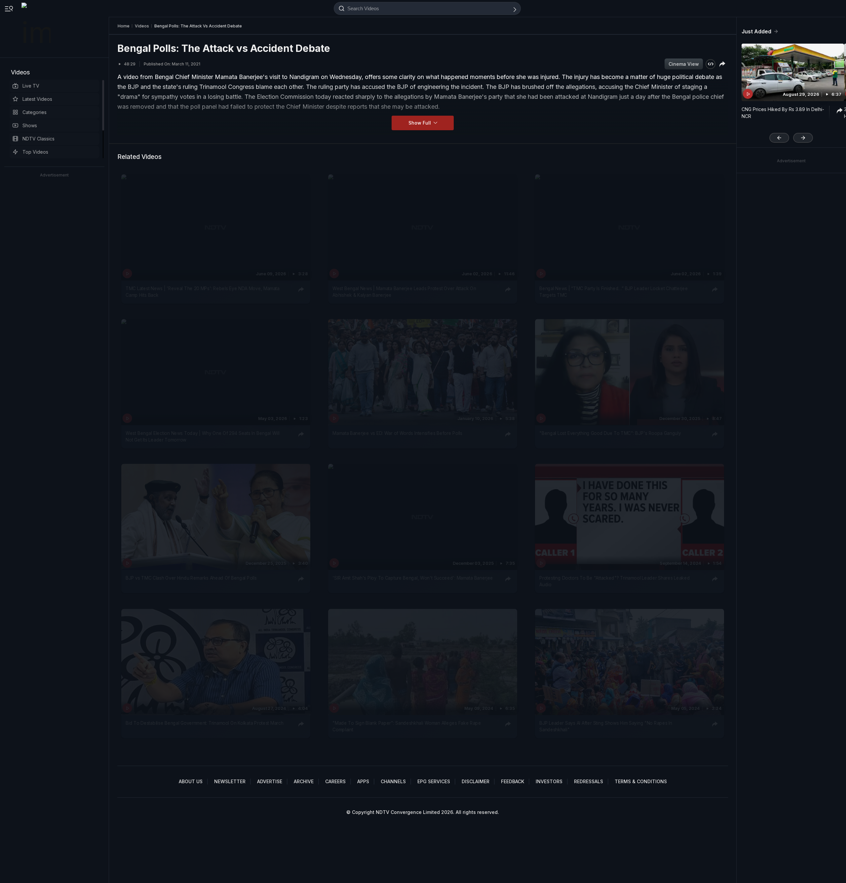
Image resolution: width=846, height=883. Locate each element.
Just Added (756, 31)
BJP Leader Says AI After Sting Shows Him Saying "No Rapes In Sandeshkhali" (605, 726)
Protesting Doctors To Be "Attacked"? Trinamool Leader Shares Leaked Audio (614, 581)
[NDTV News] (36, 29)
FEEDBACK (512, 781)
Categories (34, 112)
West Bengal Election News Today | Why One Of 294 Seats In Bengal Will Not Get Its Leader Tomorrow (203, 436)
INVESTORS (549, 781)
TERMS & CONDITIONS (641, 781)
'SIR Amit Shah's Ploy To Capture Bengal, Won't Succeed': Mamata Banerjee (412, 578)
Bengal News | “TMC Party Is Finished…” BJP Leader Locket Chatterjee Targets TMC (613, 291)
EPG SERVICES (433, 781)
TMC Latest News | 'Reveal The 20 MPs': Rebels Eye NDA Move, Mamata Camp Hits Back (203, 291)
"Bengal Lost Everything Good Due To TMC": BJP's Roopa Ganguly (610, 433)
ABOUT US (191, 781)
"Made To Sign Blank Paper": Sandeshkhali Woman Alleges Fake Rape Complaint (406, 726)
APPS (363, 781)
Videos (20, 72)
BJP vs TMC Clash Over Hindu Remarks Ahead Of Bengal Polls (191, 578)
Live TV (30, 86)
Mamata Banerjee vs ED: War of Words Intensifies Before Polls (397, 433)
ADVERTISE (269, 781)
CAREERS (335, 781)
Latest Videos (37, 99)
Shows (29, 125)
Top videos (35, 152)
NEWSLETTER (230, 781)
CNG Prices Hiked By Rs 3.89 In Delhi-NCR (783, 112)
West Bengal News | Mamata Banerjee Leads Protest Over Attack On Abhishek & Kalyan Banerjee (404, 291)
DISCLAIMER (475, 781)
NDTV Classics (38, 138)
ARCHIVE (304, 781)
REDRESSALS (588, 781)
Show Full (420, 123)
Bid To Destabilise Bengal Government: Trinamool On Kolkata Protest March (204, 722)
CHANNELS (393, 781)
